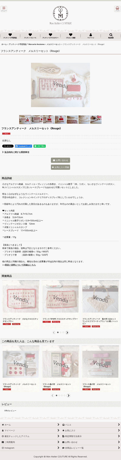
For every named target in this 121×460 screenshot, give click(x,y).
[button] (4, 9)
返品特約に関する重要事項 (16, 152)
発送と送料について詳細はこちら (20, 265)
